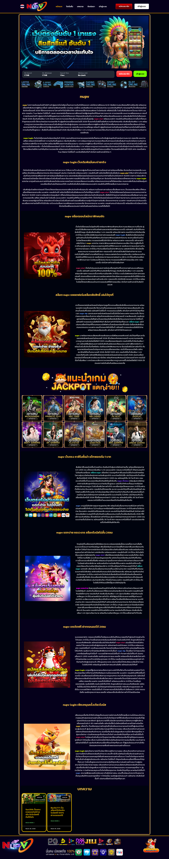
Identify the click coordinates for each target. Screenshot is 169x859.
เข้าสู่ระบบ (103, 6)
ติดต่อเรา (91, 6)
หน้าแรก (59, 6)
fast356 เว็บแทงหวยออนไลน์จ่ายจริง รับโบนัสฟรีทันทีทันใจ (33, 813)
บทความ (80, 6)
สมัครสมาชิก (124, 73)
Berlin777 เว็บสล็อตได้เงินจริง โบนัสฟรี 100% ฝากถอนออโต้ (58, 811)
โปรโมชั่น (69, 6)
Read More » (30, 823)
